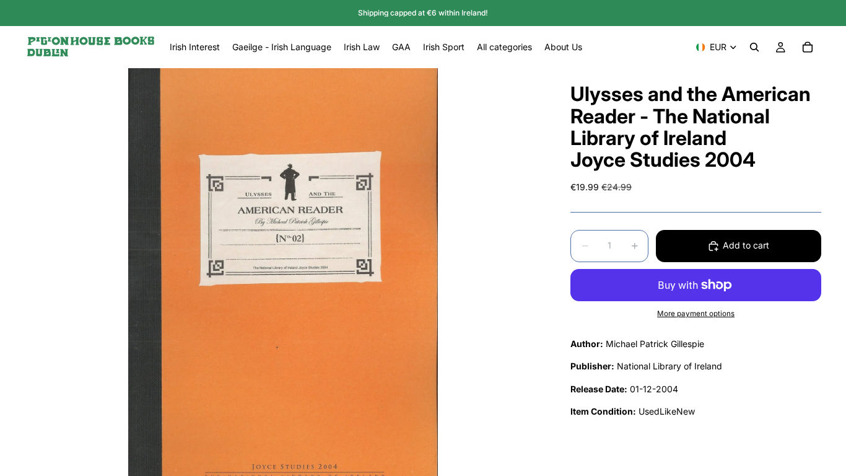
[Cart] (807, 47)
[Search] (754, 47)
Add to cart (746, 245)
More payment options (696, 313)
